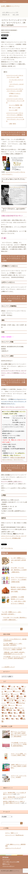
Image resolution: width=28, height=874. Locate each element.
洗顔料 (5, 713)
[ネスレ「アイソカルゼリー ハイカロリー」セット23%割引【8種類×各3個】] (5, 583)
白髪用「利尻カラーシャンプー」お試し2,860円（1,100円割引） (18, 766)
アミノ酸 (12, 686)
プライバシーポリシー (8, 866)
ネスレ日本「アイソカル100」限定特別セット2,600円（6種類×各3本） (19, 570)
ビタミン (18, 700)
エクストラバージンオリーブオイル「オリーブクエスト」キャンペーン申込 (15, 119)
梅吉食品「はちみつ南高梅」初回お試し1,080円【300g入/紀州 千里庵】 (18, 589)
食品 (18, 718)
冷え (20, 710)
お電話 (10, 123)
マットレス (19, 705)
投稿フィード (14, 833)
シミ (8, 696)
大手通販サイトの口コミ (14, 93)
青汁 (8, 719)
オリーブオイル (8, 548)
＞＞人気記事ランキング (8, 667)
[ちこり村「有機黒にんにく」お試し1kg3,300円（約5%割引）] (5, 563)
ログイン (7, 833)
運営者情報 (5, 857)
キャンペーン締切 (13, 110)
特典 (10, 107)
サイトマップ (6, 859)
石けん (16, 713)
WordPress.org (19, 835)
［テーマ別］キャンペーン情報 (10, 861)
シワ (13, 696)
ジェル (20, 696)
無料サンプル (6, 864)
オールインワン (13, 689)
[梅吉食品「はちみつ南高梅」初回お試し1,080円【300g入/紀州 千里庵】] (5, 592)
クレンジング (9, 691)
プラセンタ (11, 703)
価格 (21, 105)
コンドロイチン (15, 694)
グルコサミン (17, 691)
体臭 (15, 710)
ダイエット (11, 698)
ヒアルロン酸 (9, 700)
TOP (10, 12)
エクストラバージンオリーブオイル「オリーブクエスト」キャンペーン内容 (15, 100)
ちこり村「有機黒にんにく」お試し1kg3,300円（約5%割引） (18, 560)
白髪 (10, 713)
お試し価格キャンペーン (10, 6)
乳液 (4, 710)
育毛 (7, 716)
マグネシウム (12, 705)
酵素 (4, 718)
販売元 (14, 123)
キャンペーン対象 (16, 107)
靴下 (13, 718)
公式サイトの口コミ (13, 95)
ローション (8, 708)
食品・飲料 (4, 35)
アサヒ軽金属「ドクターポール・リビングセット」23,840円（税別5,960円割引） (19, 744)
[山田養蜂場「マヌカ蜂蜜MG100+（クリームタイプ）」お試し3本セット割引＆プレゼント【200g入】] (5, 602)
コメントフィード (10, 835)
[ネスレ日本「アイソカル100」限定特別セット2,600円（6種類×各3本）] (5, 573)
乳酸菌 (10, 710)
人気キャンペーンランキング (13, 848)
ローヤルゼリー (20, 708)
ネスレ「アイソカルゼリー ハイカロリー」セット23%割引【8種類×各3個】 (19, 580)
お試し (5, 686)
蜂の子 (15, 716)
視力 (20, 716)
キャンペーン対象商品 (14, 105)
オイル (19, 686)
